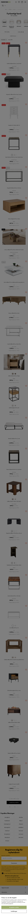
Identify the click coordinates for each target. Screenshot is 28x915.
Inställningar (14, 911)
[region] (14, 905)
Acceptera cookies (14, 907)
